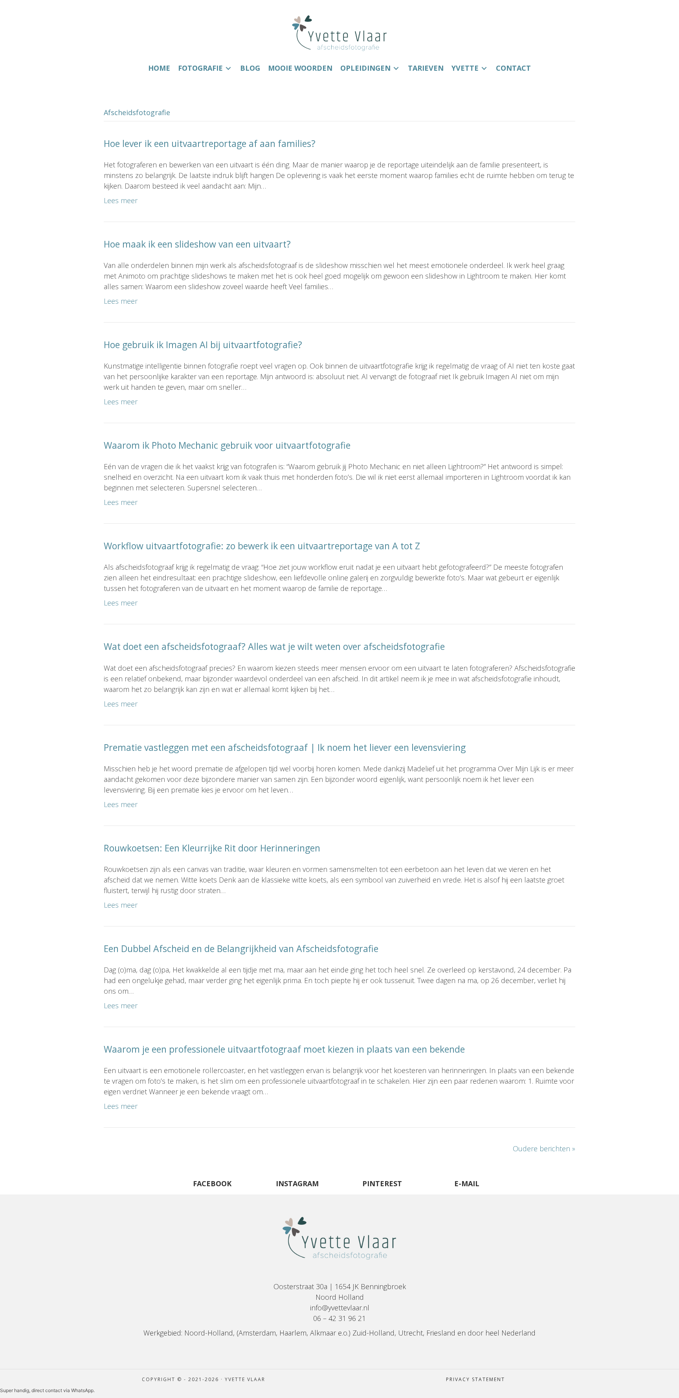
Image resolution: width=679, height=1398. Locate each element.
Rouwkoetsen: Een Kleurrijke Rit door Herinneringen (212, 848)
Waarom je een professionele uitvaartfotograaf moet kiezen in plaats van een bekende (284, 1049)
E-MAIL (466, 1183)
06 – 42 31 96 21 (339, 1318)
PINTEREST (382, 1183)
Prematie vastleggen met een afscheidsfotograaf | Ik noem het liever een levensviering (285, 747)
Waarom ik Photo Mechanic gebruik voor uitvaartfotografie (227, 445)
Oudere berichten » (544, 1148)
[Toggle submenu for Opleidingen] (396, 68)
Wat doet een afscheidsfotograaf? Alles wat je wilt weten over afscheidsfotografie (274, 646)
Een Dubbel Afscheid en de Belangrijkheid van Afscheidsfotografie (241, 948)
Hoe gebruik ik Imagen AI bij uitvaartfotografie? (203, 344)
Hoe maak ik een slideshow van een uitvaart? (197, 244)
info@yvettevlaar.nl (339, 1307)
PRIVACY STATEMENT (475, 1379)
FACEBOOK (212, 1183)
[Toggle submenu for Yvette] (484, 68)
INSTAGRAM (297, 1183)
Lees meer (121, 200)
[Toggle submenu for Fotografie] (228, 68)
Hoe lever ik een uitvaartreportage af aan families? (210, 143)
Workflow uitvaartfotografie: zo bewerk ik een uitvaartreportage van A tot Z (262, 545)
